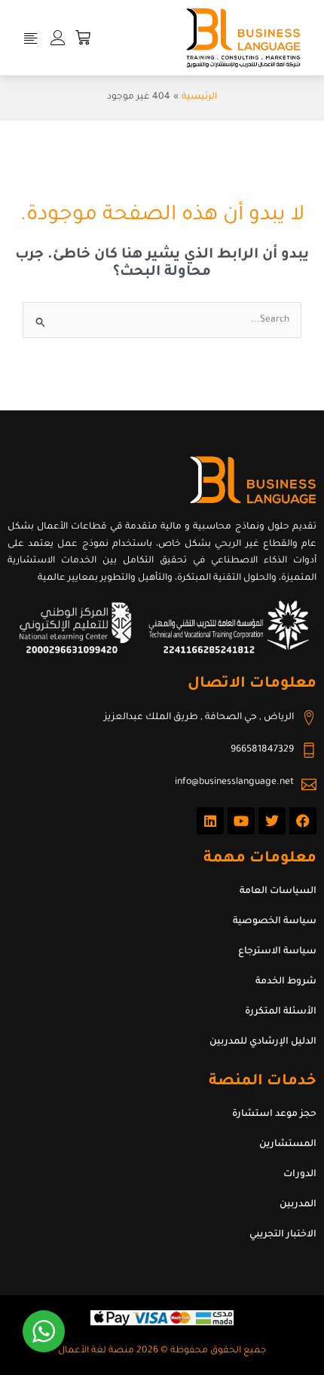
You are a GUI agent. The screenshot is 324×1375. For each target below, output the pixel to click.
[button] (31, 37)
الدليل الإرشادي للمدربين (262, 1042)
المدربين (298, 1205)
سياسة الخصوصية (274, 921)
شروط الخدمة (285, 982)
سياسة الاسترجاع (277, 952)
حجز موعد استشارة (274, 1114)
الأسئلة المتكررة (280, 1012)
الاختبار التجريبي (282, 1235)
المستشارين (287, 1144)
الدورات (299, 1174)
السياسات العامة (278, 891)
